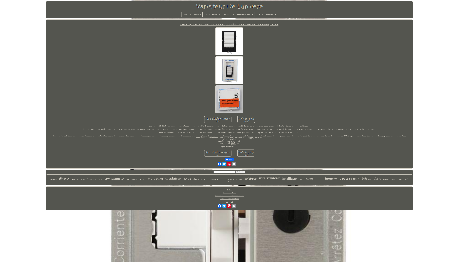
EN (227, 202)
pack (301, 179)
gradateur (173, 178)
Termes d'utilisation (229, 199)
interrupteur (269, 178)
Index (229, 190)
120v (100, 179)
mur (400, 179)
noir (406, 179)
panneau (386, 179)
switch (187, 178)
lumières (239, 179)
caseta (309, 178)
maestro (75, 179)
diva (229, 182)
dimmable (134, 179)
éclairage (251, 178)
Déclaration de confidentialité (229, 196)
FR (232, 202)
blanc (377, 178)
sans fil (158, 178)
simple (196, 179)
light (127, 179)
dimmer (64, 178)
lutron (366, 178)
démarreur (92, 179)
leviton (141, 179)
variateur (349, 178)
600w (82, 179)
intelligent (289, 178)
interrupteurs (319, 179)
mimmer (223, 179)
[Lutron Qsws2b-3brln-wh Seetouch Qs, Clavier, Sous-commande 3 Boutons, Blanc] (229, 41)
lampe (53, 179)
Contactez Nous (229, 193)
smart (393, 179)
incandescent (204, 179)
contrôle (214, 178)
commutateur (114, 178)
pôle (149, 179)
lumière (331, 178)
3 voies (231, 179)
